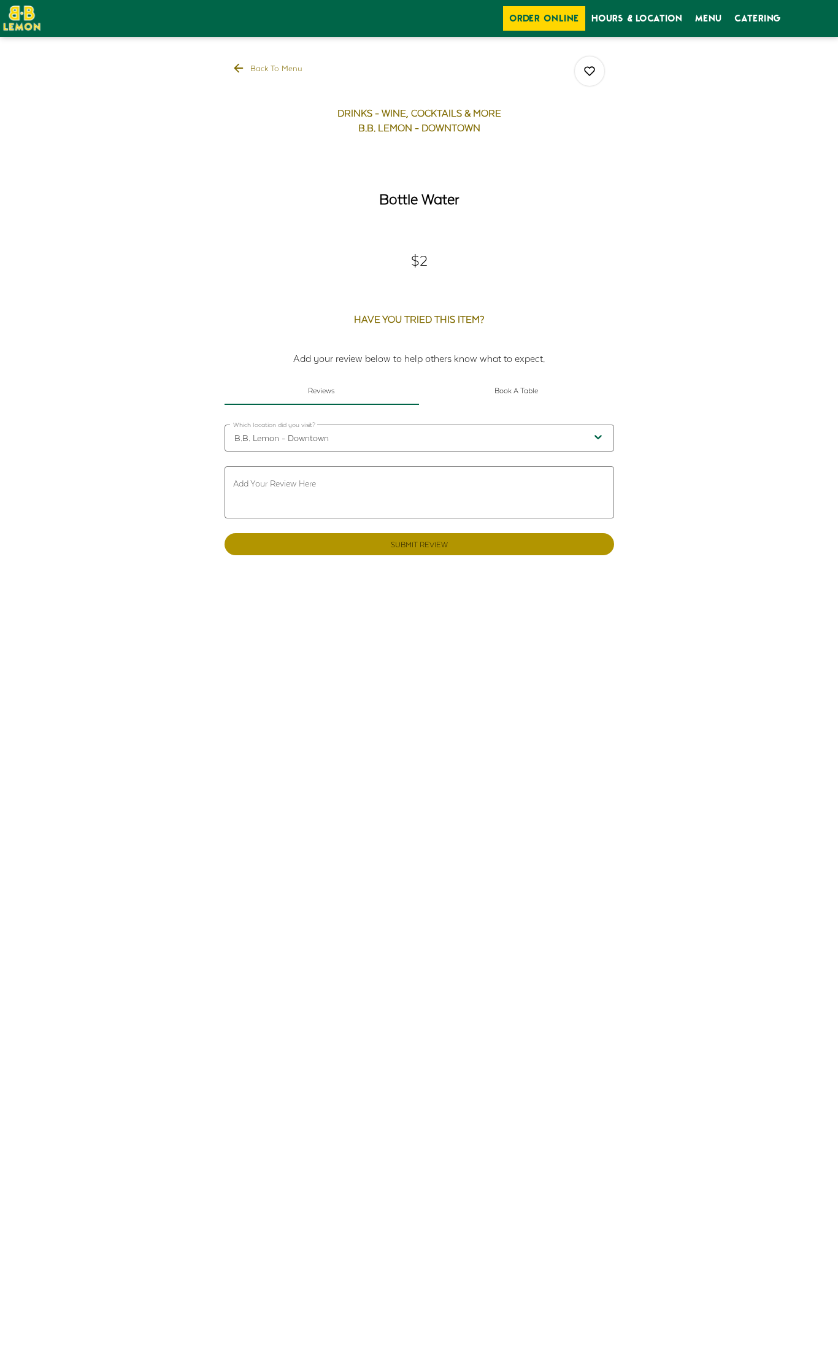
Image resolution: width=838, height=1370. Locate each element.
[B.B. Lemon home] (55, 18)
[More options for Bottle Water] (589, 71)
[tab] (322, 390)
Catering (758, 18)
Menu (708, 18)
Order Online (544, 18)
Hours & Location (637, 18)
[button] (268, 68)
